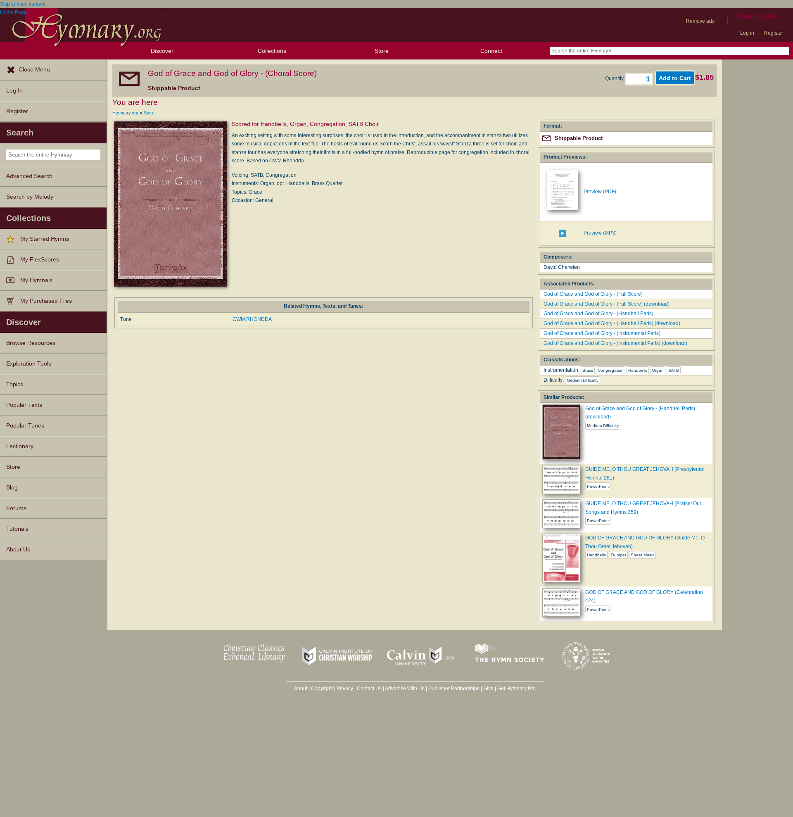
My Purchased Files (46, 301)
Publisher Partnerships (454, 688)
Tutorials (17, 529)
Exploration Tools (28, 364)
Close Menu (34, 69)
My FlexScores (39, 259)
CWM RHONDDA (252, 319)
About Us (18, 549)
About (300, 688)
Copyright (322, 688)
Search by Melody (29, 197)
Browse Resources (30, 343)
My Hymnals (36, 280)
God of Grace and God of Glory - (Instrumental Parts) (602, 333)
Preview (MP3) (600, 233)
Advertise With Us (405, 688)
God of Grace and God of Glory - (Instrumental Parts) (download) (615, 343)
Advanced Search (29, 176)
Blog (12, 487)
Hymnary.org (125, 112)
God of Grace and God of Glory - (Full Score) (593, 294)
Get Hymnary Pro (516, 688)
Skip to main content (22, 4)
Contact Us (369, 688)
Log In (14, 91)
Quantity (615, 78)
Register (773, 33)
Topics (14, 384)
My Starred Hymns (44, 239)
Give (488, 688)
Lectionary (19, 446)
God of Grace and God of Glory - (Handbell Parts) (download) (612, 323)
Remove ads (700, 21)
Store (382, 51)
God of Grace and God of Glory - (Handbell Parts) (598, 313)
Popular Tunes (25, 426)
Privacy (345, 688)
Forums (16, 508)
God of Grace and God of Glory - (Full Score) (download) (607, 304)
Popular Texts (24, 405)
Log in (747, 33)
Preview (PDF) (600, 192)
